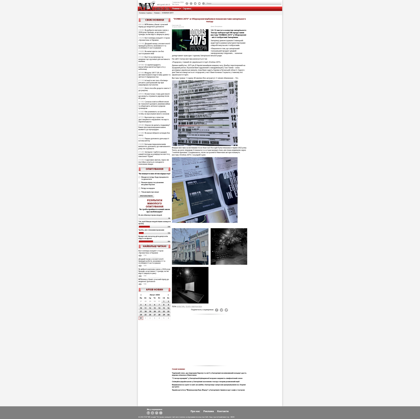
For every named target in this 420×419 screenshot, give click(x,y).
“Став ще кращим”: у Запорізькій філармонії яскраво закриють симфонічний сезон (207, 378)
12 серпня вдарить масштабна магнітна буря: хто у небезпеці (151, 67)
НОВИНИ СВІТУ (167, 13)
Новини (176, 8)
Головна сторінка (145, 13)
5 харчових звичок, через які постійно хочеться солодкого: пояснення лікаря (153, 162)
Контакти (223, 411)
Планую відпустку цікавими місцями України (152, 184)
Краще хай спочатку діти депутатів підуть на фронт (153, 237)
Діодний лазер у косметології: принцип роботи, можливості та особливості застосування (154, 46)
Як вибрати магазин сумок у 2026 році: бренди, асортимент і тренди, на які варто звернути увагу (153, 32)
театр (188, 307)
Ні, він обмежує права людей (150, 215)
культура (181, 307)
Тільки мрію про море (150, 192)
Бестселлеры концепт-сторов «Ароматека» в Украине (154, 39)
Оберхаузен (196, 307)
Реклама (208, 411)
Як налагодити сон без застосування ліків (151, 53)
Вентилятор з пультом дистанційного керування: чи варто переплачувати (153, 120)
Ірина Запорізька (216, 26)
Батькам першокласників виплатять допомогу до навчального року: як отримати (154, 146)
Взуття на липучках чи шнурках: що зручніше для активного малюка (154, 59)
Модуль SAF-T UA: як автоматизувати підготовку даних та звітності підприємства (154, 75)
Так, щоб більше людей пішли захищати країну (154, 223)
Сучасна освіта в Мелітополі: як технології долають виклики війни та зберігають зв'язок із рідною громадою (154, 105)
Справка (187, 8)
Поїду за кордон (148, 188)
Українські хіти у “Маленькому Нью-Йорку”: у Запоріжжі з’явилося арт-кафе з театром (208, 390)
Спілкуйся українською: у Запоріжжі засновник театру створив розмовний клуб (206, 382)
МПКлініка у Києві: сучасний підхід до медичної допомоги (153, 26)
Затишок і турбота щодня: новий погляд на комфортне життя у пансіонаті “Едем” (154, 154)
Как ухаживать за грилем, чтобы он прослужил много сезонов (153, 113)
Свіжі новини (154, 20)
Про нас (195, 411)
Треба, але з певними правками (151, 230)
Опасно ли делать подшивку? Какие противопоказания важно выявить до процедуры (154, 127)
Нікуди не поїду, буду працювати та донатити (154, 178)
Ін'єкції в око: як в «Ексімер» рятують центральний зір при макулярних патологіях (153, 83)
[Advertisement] (209, 341)
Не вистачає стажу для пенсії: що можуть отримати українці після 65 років (154, 96)
